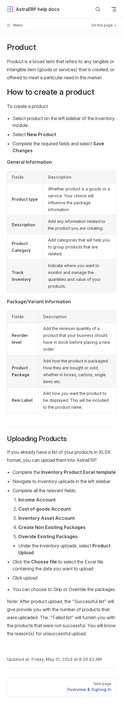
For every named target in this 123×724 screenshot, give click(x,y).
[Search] (98, 9)
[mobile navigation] (114, 9)
